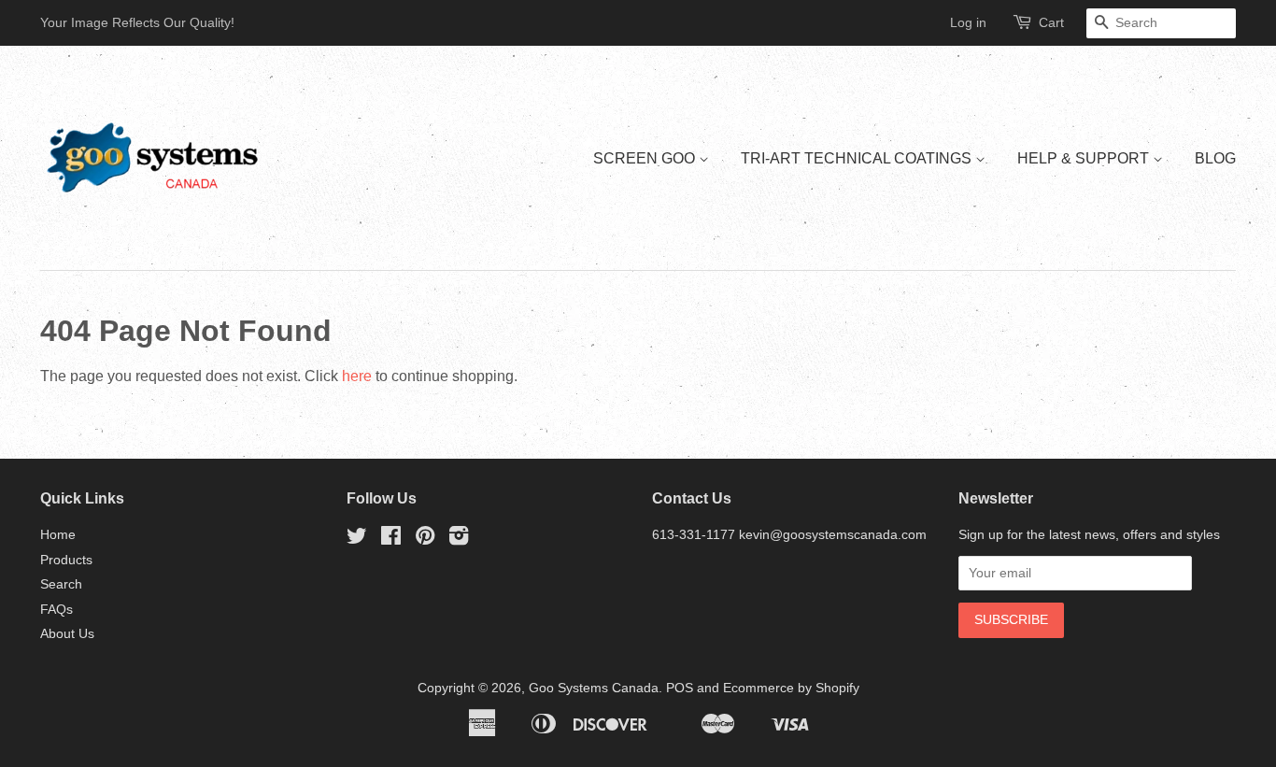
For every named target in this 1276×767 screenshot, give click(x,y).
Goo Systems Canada (594, 688)
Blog (1215, 158)
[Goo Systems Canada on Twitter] (357, 540)
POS (679, 688)
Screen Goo (646, 158)
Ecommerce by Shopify (791, 688)
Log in (968, 22)
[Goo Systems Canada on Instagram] (458, 540)
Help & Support (1085, 158)
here (357, 376)
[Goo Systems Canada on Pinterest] (425, 540)
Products (66, 560)
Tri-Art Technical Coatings (858, 158)
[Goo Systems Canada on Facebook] (391, 540)
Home (58, 535)
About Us (67, 634)
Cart (1051, 22)
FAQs (56, 610)
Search (61, 584)
